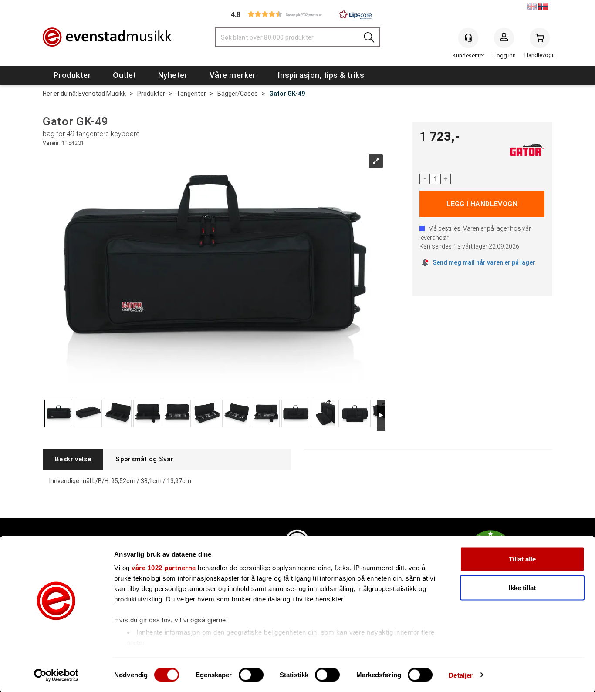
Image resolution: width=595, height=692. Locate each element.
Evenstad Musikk (102, 93)
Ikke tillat (522, 587)
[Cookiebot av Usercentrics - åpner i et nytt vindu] (56, 675)
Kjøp (481, 204)
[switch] (251, 675)
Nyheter (173, 75)
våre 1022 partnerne (164, 567)
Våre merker (233, 75)
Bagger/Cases (237, 93)
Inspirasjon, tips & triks (321, 75)
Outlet (124, 75)
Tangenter (191, 93)
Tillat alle (522, 559)
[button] (297, 14)
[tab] (73, 459)
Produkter (72, 75)
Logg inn (504, 39)
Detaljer (461, 675)
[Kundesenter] (468, 37)
